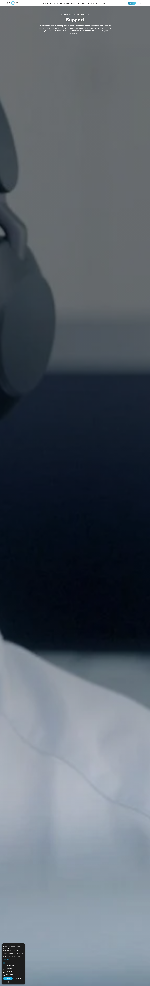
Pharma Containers (49, 3)
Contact (131, 3)
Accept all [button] (8, 978)
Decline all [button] (18, 978)
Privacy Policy (6, 959)
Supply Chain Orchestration (66, 3)
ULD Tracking (81, 3)
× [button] (23, 945)
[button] (13, 982)
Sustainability (92, 3)
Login (140, 3)
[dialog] (13, 963)
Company (102, 3)
